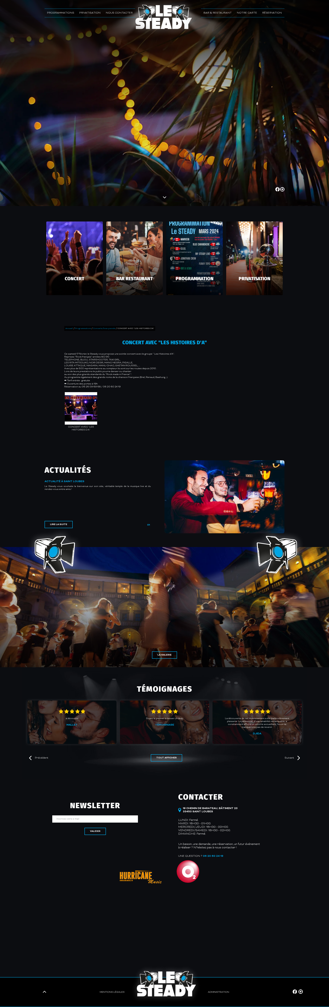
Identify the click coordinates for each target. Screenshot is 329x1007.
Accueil (69, 328)
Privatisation (90, 13)
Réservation (272, 13)
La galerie (164, 655)
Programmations (60, 13)
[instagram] (282, 190)
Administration (218, 992)
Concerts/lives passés (104, 328)
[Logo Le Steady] (166, 984)
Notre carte (247, 13)
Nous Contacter (119, 13)
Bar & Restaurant (218, 13)
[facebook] (277, 190)
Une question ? (200, 856)
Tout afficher (166, 757)
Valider (95, 831)
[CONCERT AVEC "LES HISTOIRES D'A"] (81, 408)
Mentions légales (112, 992)
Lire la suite (58, 524)
